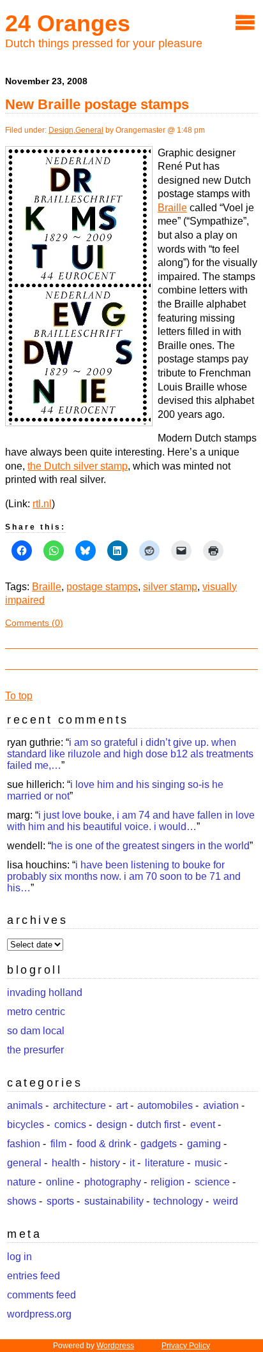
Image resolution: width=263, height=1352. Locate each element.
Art (122, 1105)
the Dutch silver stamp (77, 466)
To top (19, 695)
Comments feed (41, 1294)
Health (66, 1162)
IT (132, 1162)
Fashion (23, 1143)
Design (61, 130)
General (89, 130)
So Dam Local (35, 1030)
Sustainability (114, 1201)
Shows (21, 1201)
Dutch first (158, 1124)
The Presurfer (35, 1049)
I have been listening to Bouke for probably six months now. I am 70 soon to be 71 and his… (124, 876)
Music (208, 1162)
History (105, 1162)
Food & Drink (104, 1143)
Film (58, 1143)
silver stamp (170, 586)
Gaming (204, 1143)
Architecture (79, 1105)
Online (60, 1182)
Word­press (115, 1345)
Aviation (221, 1105)
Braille (172, 207)
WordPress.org (39, 1314)
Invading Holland (44, 992)
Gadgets (158, 1143)
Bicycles (25, 1124)
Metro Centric (36, 1011)
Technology (178, 1201)
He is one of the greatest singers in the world (150, 845)
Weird (225, 1201)
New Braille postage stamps (97, 104)
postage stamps (102, 586)
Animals (25, 1105)
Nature (21, 1182)
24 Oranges (67, 23)
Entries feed (33, 1275)
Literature (164, 1162)
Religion (167, 1182)
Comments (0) (34, 623)
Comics (70, 1124)
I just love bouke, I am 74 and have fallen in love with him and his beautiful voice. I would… (131, 821)
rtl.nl (42, 503)
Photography (112, 1182)
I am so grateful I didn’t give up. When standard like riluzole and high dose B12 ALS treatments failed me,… (130, 754)
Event (202, 1124)
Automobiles (165, 1105)
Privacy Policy (186, 1345)
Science (212, 1182)
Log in (19, 1256)
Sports (60, 1201)
